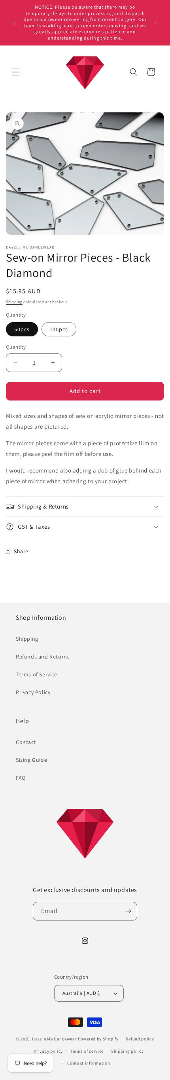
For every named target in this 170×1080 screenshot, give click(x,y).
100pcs (59, 329)
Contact (26, 742)
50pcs (22, 329)
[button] (16, 72)
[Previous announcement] (14, 22)
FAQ (21, 777)
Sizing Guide (31, 759)
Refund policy (140, 1039)
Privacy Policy (33, 692)
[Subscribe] (128, 911)
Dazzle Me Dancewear (54, 1039)
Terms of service (87, 1051)
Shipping (14, 301)
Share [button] (21, 551)
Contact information (88, 1063)
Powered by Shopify (98, 1039)
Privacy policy (48, 1051)
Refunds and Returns (43, 656)
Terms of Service (36, 674)
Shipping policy (127, 1051)
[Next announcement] (155, 22)
